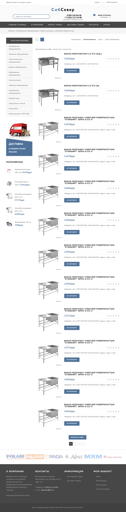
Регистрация (101, 481)
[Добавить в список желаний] (59, 65)
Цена (100, 39)
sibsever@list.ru (47, 490)
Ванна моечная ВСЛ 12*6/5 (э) (81, 85)
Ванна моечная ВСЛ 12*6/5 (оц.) (83, 53)
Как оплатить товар (75, 476)
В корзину (72, 71)
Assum (57, 49)
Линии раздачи (15, 80)
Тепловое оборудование (18, 54)
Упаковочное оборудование (14, 91)
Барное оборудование (18, 67)
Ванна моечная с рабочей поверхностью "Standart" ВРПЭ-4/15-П (89, 278)
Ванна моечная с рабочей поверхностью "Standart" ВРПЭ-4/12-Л (89, 182)
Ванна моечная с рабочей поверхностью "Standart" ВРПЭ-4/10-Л (89, 118)
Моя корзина (101, 485)
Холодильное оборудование (14, 47)
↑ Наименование (89, 39)
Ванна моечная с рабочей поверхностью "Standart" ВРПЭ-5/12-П (89, 405)
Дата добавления (112, 39)
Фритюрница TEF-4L (23, 222)
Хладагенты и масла (17, 103)
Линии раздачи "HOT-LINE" (19, 114)
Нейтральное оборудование (14, 73)
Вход (98, 476)
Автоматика (13, 109)
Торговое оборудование (18, 85)
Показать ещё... (78, 437)
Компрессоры (14, 98)
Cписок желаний (103, 489)
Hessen (67, 49)
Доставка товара (74, 481)
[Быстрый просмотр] (48, 65)
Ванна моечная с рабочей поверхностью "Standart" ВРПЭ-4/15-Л (89, 246)
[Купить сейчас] (37, 65)
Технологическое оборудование (16, 60)
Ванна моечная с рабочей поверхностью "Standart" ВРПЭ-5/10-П (89, 341)
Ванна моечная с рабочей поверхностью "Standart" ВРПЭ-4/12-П (89, 214)
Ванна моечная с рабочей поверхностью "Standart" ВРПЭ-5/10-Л (89, 310)
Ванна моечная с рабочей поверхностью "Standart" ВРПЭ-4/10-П (89, 150)
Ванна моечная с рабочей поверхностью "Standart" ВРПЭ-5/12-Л (89, 373)
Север (63, 10)
